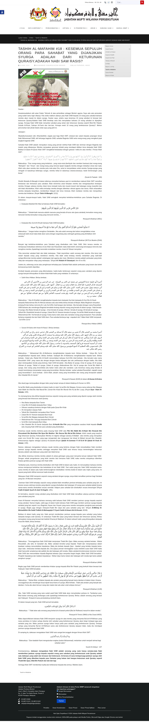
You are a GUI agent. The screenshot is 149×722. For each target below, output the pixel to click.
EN (98, 2)
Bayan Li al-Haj (110, 66)
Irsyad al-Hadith (110, 55)
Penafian (46, 708)
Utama (22, 28)
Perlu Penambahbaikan (65, 697)
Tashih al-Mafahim (25, 672)
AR (100, 2)
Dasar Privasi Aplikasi (87, 708)
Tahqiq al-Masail (110, 61)
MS (95, 2)
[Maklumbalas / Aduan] (108, 2)
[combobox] (128, 2)
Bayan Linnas (109, 46)
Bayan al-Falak (110, 75)
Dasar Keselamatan (59, 708)
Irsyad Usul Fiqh (110, 58)
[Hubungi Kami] (105, 2)
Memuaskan (62, 694)
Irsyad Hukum (109, 49)
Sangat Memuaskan (64, 691)
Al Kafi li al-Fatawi (110, 52)
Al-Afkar (108, 63)
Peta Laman (102, 708)
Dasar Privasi (73, 708)
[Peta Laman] (112, 2)
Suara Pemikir (109, 72)
